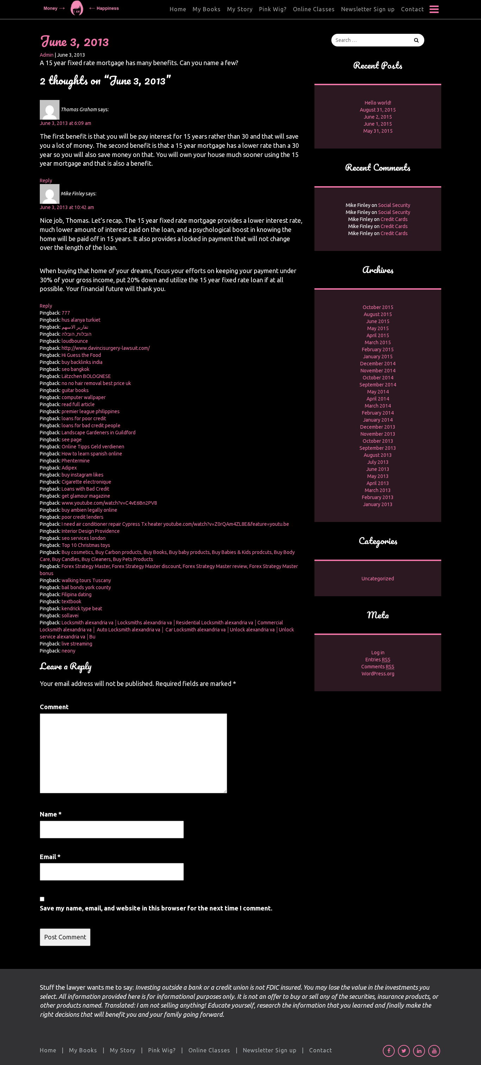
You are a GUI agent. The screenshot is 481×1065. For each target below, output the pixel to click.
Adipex (69, 468)
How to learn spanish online (92, 453)
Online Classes (314, 9)
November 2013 (378, 434)
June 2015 (377, 321)
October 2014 (378, 377)
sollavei (70, 615)
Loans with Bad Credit (85, 489)
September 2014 (378, 384)
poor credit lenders (83, 517)
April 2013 (378, 483)
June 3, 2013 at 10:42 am (67, 207)
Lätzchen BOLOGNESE (86, 376)
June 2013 (377, 469)
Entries (378, 659)
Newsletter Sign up (368, 9)
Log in (378, 652)
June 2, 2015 (378, 117)
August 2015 (378, 314)
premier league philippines (91, 411)
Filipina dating (77, 594)
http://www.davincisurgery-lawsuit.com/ (106, 348)
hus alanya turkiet (81, 320)
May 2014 (378, 392)
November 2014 (378, 370)
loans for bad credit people (91, 425)
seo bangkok (75, 369)
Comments (377, 666)
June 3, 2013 (74, 41)
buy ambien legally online (89, 510)
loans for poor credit (84, 418)
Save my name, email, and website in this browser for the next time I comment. (156, 908)
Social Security (394, 205)
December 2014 (377, 363)
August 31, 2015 (378, 110)
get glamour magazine (86, 496)
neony (68, 651)
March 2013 (378, 490)
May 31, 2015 (378, 131)
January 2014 (378, 420)
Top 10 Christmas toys (86, 545)
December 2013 (377, 427)
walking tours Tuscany (86, 580)
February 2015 (378, 349)
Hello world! (378, 103)
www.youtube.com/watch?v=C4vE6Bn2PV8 (109, 503)
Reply (46, 180)
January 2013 (378, 504)
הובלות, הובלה (77, 334)
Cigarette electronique (86, 482)
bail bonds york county (86, 587)
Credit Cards (394, 219)
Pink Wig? (273, 9)
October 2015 (378, 307)
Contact (412, 9)
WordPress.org (378, 673)
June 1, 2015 (378, 124)
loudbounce (75, 341)
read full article (78, 404)
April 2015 (378, 335)
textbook (71, 601)
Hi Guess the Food (81, 355)
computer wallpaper (84, 397)
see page (72, 439)
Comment (54, 706)
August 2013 (378, 455)
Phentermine (76, 461)
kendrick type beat (82, 608)
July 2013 (378, 462)
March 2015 (378, 342)
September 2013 (378, 448)
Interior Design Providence (91, 531)
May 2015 (378, 328)
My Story (240, 9)
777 (66, 313)
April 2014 (378, 399)
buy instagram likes (83, 475)
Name (51, 814)
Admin (47, 55)
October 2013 (378, 441)
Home (178, 9)
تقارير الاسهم (75, 327)
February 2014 (378, 413)
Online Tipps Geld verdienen (93, 446)
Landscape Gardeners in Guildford (99, 432)
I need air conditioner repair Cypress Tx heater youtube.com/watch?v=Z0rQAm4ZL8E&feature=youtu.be (175, 524)
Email (50, 856)
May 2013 (378, 476)
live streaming (77, 644)
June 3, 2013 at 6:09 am (65, 123)
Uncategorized (378, 578)
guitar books (75, 390)
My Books (207, 9)
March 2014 (378, 406)
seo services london (84, 538)
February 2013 (378, 497)
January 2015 (378, 356)
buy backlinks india (82, 362)
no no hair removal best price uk (96, 383)
